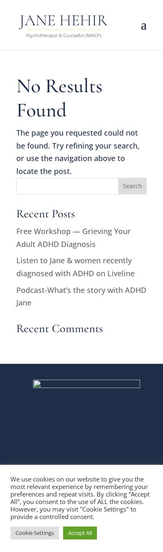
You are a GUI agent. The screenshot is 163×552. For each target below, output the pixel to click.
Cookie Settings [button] (34, 533)
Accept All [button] (80, 533)
